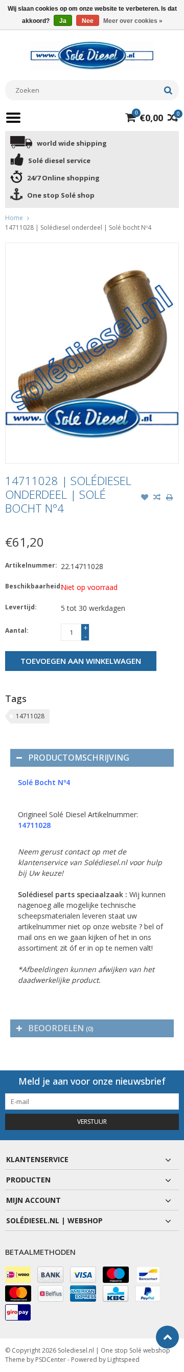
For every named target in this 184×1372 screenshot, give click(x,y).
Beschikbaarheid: (30, 586)
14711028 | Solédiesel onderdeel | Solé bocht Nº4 (78, 227)
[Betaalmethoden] (18, 1275)
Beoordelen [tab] (61, 1028)
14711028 (30, 716)
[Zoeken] (168, 90)
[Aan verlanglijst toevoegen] (144, 498)
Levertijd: (21, 607)
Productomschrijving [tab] (78, 757)
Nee (88, 20)
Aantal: (17, 630)
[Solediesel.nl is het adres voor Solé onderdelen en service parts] (92, 55)
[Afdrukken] (169, 498)
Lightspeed (123, 1359)
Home (14, 217)
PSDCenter (50, 1359)
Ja (62, 20)
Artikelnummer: (30, 565)
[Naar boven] (167, 1337)
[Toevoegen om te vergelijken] (157, 498)
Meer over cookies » (133, 20)
